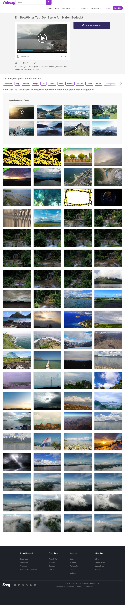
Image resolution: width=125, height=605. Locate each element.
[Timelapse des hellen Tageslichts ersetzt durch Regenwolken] (47, 177)
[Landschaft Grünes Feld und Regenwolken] (108, 319)
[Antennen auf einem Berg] (47, 380)
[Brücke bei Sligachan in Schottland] (17, 360)
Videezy (23, 566)
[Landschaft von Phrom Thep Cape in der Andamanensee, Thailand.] (17, 340)
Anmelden (117, 8)
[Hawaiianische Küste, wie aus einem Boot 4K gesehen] (78, 299)
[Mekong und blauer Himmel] (47, 462)
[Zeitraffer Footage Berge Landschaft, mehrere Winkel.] (108, 380)
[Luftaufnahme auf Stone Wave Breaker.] (78, 177)
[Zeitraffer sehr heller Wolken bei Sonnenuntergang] (17, 401)
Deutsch (73, 569)
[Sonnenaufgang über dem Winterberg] (108, 441)
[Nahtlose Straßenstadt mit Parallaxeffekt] (78, 157)
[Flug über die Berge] (104, 129)
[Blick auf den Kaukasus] (108, 340)
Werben (52, 562)
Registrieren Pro (95, 8)
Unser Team (100, 562)
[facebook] (15, 585)
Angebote (53, 559)
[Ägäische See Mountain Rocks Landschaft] (78, 319)
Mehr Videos (66, 8)
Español (73, 562)
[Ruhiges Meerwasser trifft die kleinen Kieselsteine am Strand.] (78, 441)
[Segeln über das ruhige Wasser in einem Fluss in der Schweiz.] (17, 421)
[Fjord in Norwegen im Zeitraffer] (49, 112)
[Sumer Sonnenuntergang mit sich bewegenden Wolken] (47, 319)
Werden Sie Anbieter (28, 569)
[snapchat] (31, 585)
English (72, 559)
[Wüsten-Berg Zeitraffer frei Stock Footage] (47, 421)
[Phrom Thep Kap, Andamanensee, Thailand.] (47, 340)
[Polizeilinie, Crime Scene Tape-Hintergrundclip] (17, 157)
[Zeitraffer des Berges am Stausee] (47, 218)
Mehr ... (73, 573)
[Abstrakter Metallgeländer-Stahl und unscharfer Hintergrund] (17, 218)
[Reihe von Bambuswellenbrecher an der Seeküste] (17, 197)
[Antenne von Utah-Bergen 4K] (78, 421)
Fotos (57, 8)
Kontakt (98, 569)
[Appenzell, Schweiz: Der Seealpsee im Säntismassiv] (104, 112)
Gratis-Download (93, 25)
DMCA (51, 569)
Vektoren (50, 8)
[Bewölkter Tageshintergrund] (17, 299)
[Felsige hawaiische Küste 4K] (17, 319)
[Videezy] (8, 3)
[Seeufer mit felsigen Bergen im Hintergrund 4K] (108, 360)
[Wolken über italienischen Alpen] (78, 340)
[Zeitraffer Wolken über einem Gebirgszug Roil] (78, 401)
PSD (74, 8)
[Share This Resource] (66, 56)
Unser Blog (99, 566)
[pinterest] (23, 585)
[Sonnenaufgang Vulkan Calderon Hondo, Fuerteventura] (21, 112)
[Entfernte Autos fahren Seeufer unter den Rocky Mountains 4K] (17, 441)
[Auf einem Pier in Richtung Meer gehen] (47, 360)
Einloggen (107, 8)
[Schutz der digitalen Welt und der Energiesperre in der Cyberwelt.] (108, 197)
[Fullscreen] (66, 51)
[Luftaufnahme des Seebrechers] (108, 177)
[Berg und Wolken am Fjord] (108, 279)
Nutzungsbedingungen (65, 586)
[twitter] (19, 585)
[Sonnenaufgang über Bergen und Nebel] (17, 177)
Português (74, 566)
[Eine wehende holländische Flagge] (47, 441)
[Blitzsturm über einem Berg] (17, 462)
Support (52, 566)
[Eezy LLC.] (6, 585)
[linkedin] (35, 585)
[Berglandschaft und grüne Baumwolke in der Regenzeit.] (108, 401)
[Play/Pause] (19, 51)
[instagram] (27, 585)
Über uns (98, 559)
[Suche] (49, 2)
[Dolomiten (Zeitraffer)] (76, 112)
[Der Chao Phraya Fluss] (108, 157)
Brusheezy (24, 559)
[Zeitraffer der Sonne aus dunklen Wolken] (47, 401)
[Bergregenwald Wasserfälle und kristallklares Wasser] (78, 218)
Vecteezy (24, 562)
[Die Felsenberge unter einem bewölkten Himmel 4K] (108, 421)
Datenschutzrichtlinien (84, 586)
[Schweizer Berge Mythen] (21, 129)
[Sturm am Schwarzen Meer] (17, 380)
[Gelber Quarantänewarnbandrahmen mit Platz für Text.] (78, 197)
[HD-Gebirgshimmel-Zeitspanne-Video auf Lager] (78, 360)
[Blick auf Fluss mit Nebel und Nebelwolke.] (78, 380)
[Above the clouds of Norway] (49, 129)
